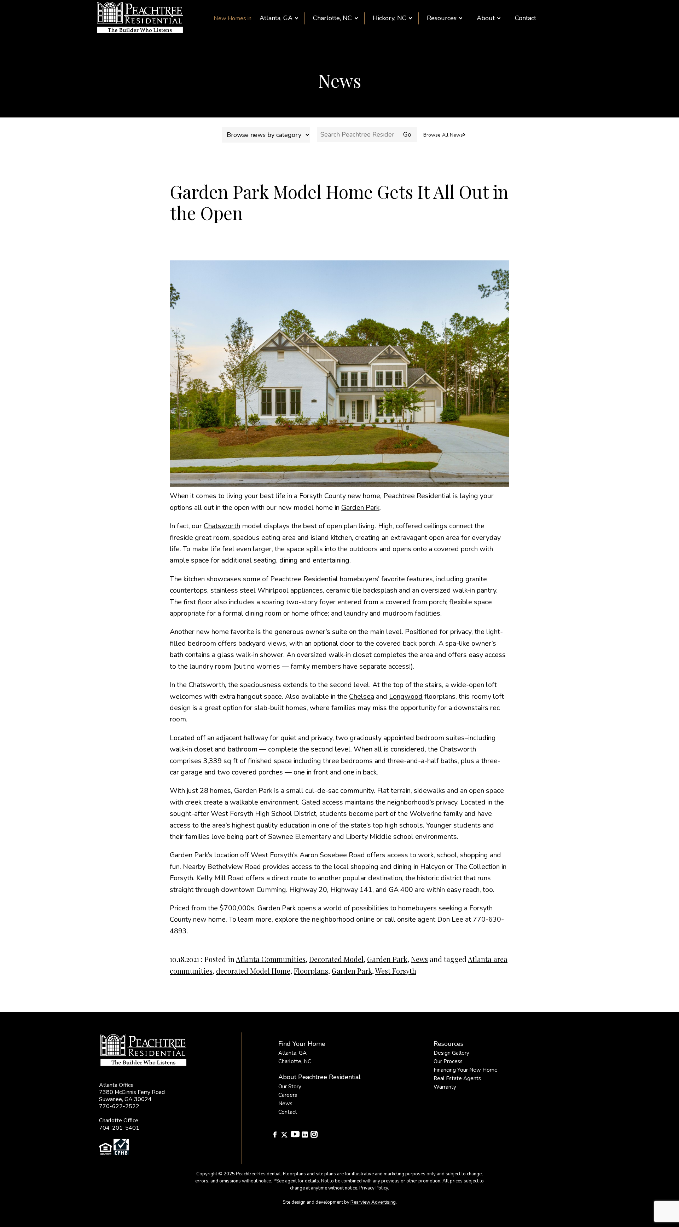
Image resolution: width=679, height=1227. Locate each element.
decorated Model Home (253, 970)
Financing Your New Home (466, 1069)
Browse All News (443, 135)
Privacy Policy (373, 1188)
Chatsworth (222, 526)
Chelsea (361, 696)
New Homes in (232, 18)
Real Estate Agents (457, 1078)
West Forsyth (395, 970)
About (486, 18)
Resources (442, 18)
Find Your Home (301, 1043)
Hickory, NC (389, 18)
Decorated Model (336, 959)
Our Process (448, 1061)
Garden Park (360, 507)
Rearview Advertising (373, 1202)
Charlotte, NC (332, 18)
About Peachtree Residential (319, 1077)
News (419, 959)
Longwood (406, 696)
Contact (525, 18)
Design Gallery (451, 1052)
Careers (287, 1095)
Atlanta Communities (271, 959)
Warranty (445, 1086)
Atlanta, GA (276, 18)
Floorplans (311, 970)
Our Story (289, 1086)
